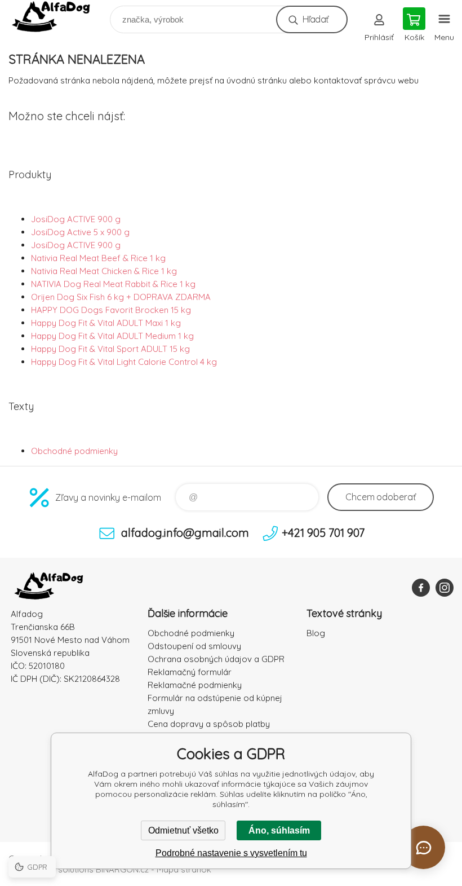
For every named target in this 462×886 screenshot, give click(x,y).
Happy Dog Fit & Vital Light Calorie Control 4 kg (124, 361)
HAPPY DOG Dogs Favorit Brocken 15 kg (111, 310)
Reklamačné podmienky (195, 685)
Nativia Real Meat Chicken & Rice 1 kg (104, 271)
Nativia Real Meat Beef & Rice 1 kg (98, 258)
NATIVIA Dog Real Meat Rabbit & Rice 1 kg (113, 284)
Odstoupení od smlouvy (194, 646)
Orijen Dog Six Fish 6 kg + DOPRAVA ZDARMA (121, 297)
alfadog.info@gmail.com (185, 533)
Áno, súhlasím (279, 830)
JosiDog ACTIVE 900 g (76, 219)
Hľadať (315, 19)
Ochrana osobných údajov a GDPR (216, 659)
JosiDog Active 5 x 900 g (80, 232)
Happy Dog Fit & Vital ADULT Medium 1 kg (112, 335)
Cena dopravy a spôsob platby (209, 724)
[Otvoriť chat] (423, 847)
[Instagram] (445, 588)
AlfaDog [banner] (58, 16)
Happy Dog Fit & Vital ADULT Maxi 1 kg (106, 323)
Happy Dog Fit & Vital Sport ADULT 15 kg (110, 348)
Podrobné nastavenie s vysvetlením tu (231, 853)
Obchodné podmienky (74, 451)
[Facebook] (421, 588)
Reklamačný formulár (190, 672)
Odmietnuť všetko (183, 830)
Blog (315, 633)
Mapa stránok (184, 869)
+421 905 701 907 (323, 533)
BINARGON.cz (122, 869)
